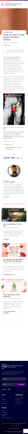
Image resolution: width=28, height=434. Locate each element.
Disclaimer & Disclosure (14, 428)
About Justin (4, 403)
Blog (3, 397)
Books (3, 401)
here (4, 128)
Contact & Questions (6, 417)
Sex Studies (4, 412)
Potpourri (6, 32)
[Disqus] (14, 342)
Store (3, 410)
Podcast (4, 399)
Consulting (17, 399)
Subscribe (21, 384)
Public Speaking (19, 397)
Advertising (18, 401)
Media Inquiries (18, 403)
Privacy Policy (14, 425)
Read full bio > (6, 197)
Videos (11, 32)
